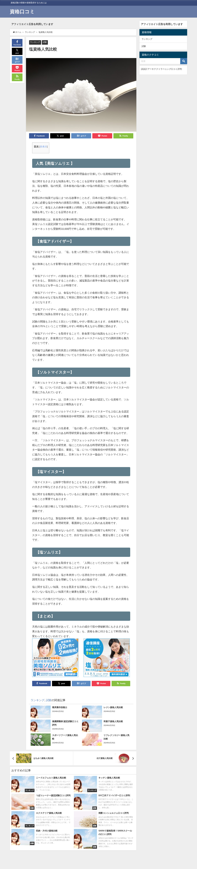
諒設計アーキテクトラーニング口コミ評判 (161, 69)
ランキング (35, 42)
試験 (45, 42)
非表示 (43, 147)
